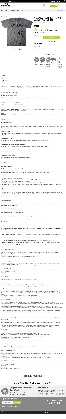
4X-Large (42, 32)
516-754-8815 (61, 10)
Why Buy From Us (5, 78)
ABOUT (22, 10)
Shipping (3, 75)
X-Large (50, 30)
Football (5, 16)
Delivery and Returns (5, 77)
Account (58, 1)
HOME (18, 10)
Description (4, 74)
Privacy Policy (4, 80)
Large (46, 30)
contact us (12, 238)
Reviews (3, 81)
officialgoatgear (8, 412)
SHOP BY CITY (12, 10)
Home (2, 16)
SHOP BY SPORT (4, 10)
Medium (41, 30)
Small (36, 30)
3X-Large (36, 32)
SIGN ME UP (17, 402)
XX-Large (56, 30)
